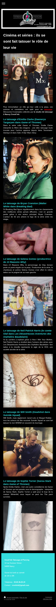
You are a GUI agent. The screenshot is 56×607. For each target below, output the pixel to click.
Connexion (48, 597)
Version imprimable (12, 597)
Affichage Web (47, 599)
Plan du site (23, 597)
